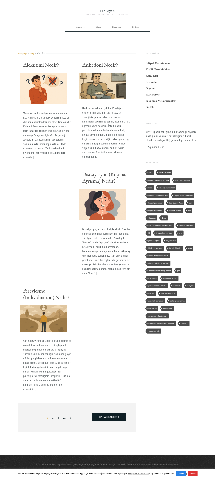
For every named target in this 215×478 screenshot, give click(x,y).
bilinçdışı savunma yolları (158, 195)
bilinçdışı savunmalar (167, 188)
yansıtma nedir (154, 331)
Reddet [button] (193, 474)
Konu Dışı (152, 75)
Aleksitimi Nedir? (41, 64)
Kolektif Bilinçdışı (175, 248)
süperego (184, 323)
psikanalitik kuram (170, 278)
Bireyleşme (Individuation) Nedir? (46, 294)
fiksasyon (152, 218)
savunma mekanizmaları (157, 316)
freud (164, 218)
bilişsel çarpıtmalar (155, 203)
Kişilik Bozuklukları (158, 69)
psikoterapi (152, 308)
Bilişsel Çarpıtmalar (158, 63)
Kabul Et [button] (181, 474)
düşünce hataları (175, 210)
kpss (190, 248)
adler (150, 173)
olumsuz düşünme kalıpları (158, 263)
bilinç (150, 188)
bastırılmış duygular (182, 180)
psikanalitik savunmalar (157, 286)
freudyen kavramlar (186, 225)
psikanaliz (176, 286)
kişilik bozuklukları (155, 248)
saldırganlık (167, 308)
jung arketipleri (153, 241)
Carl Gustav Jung (176, 203)
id (149, 233)
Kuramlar (152, 82)
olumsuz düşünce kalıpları (158, 256)
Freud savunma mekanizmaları (160, 225)
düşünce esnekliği (155, 210)
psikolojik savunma (177, 301)
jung (180, 233)
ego (189, 210)
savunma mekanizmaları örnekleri (161, 323)
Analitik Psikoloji (165, 173)
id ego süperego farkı (164, 233)
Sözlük (150, 107)
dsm (190, 203)
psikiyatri (190, 286)
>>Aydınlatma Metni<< (138, 473)
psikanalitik (152, 278)
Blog (32, 53)
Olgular (150, 88)
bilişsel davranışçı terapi (183, 195)
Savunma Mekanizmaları (161, 100)
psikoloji (151, 293)
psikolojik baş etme (168, 293)
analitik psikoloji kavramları (158, 180)
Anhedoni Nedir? (100, 64)
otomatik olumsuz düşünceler (159, 271)
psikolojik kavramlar (156, 301)
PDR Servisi (153, 94)
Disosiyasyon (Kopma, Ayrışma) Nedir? (104, 177)
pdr (178, 271)
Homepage (22, 53)
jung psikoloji (170, 241)
